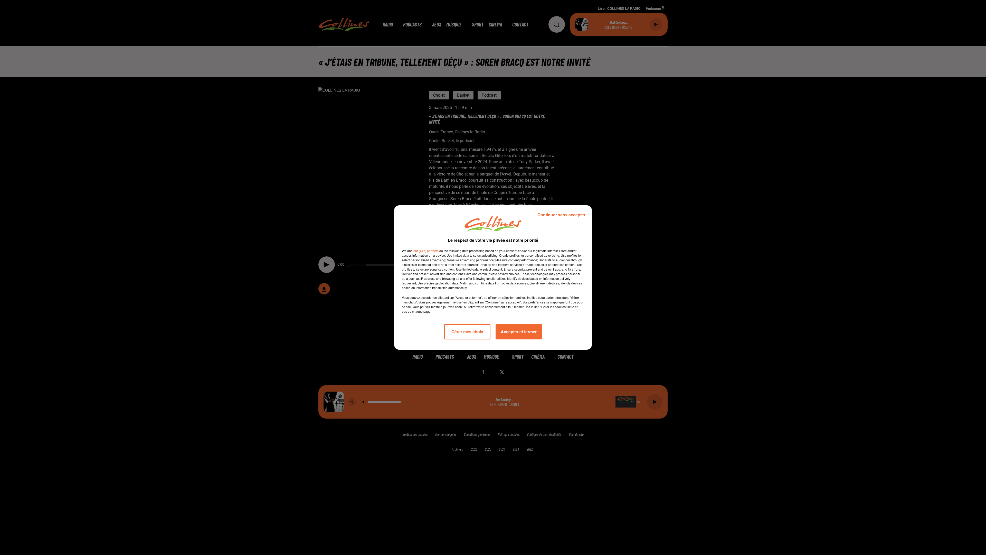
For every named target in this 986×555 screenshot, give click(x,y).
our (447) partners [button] (426, 250)
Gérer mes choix (467, 332)
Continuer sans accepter (561, 215)
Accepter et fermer (519, 332)
